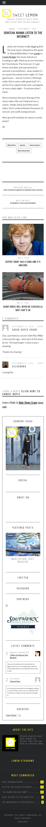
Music (12, 29)
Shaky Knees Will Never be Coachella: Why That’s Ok (23, 308)
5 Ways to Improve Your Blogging (19, 656)
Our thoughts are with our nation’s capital (23, 188)
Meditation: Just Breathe (23, 560)
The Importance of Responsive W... (19, 802)
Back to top (22, 821)
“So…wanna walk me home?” (15, 792)
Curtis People (9, 56)
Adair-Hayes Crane (28, 402)
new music (35, 145)
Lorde (37, 53)
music (22, 145)
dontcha (11, 145)
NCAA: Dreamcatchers (12, 782)
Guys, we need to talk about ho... (18, 797)
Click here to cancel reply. (21, 393)
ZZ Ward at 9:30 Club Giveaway (23, 201)
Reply (41, 326)
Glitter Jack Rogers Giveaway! (17, 787)
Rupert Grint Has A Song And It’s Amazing (23, 263)
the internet (24, 150)
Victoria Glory (15, 681)
